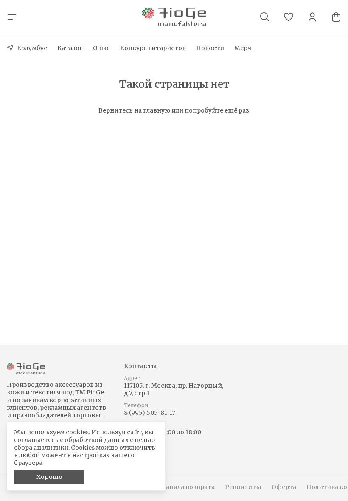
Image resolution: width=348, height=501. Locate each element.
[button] (288, 17)
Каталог (70, 48)
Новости (210, 48)
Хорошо (49, 477)
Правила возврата (186, 487)
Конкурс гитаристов (153, 48)
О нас (101, 48)
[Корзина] (336, 17)
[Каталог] (12, 17)
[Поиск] (265, 17)
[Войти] (312, 17)
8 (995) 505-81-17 (149, 413)
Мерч (242, 48)
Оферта (284, 487)
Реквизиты (243, 487)
